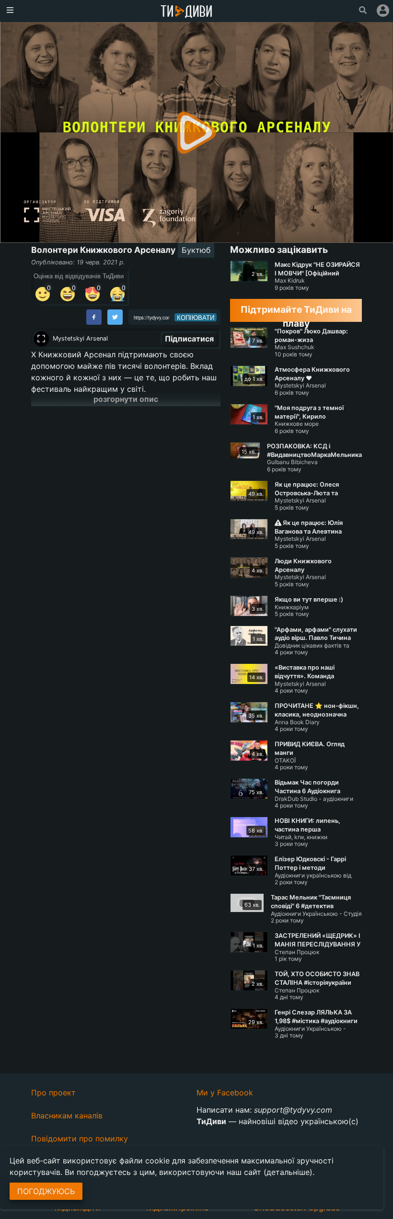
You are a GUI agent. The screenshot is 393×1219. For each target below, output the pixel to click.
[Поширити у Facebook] (94, 317)
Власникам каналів (67, 1115)
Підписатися (189, 338)
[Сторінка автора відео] (41, 338)
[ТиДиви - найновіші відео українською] (186, 12)
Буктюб (196, 250)
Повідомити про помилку (79, 1138)
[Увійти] (383, 10)
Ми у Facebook (224, 1092)
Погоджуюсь (46, 1191)
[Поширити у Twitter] (115, 317)
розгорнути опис (125, 399)
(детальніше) (288, 1172)
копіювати (195, 317)
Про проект (53, 1092)
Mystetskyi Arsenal (80, 338)
